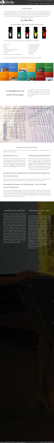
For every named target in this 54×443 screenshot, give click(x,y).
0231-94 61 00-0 (46, 0)
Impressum (41, 442)
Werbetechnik (42, 3)
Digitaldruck (37, 3)
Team (52, 3)
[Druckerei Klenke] (7, 4)
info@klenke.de (52, 0)
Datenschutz (45, 442)
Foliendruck (22, 76)
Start (28, 3)
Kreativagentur (48, 3)
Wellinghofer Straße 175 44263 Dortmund (38, 0)
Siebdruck (31, 3)
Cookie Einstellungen (50, 442)
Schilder (4, 76)
